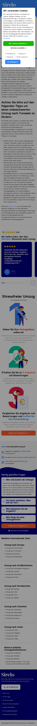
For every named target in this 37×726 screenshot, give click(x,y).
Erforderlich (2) (11, 53)
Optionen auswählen (17, 48)
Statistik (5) (10, 57)
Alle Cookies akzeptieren (18, 43)
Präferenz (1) (22, 53)
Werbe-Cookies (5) (22, 57)
